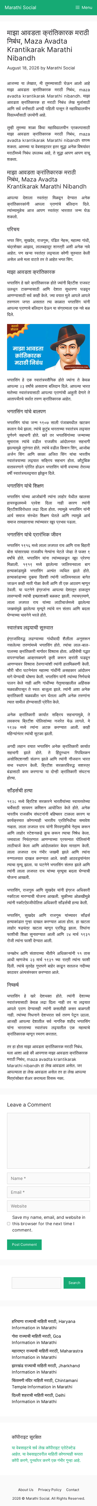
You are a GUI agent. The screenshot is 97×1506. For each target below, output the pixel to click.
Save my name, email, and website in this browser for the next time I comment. (48, 1223)
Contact (72, 1489)
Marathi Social (20, 7)
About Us (25, 1489)
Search (74, 1282)
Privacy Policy (49, 1489)
